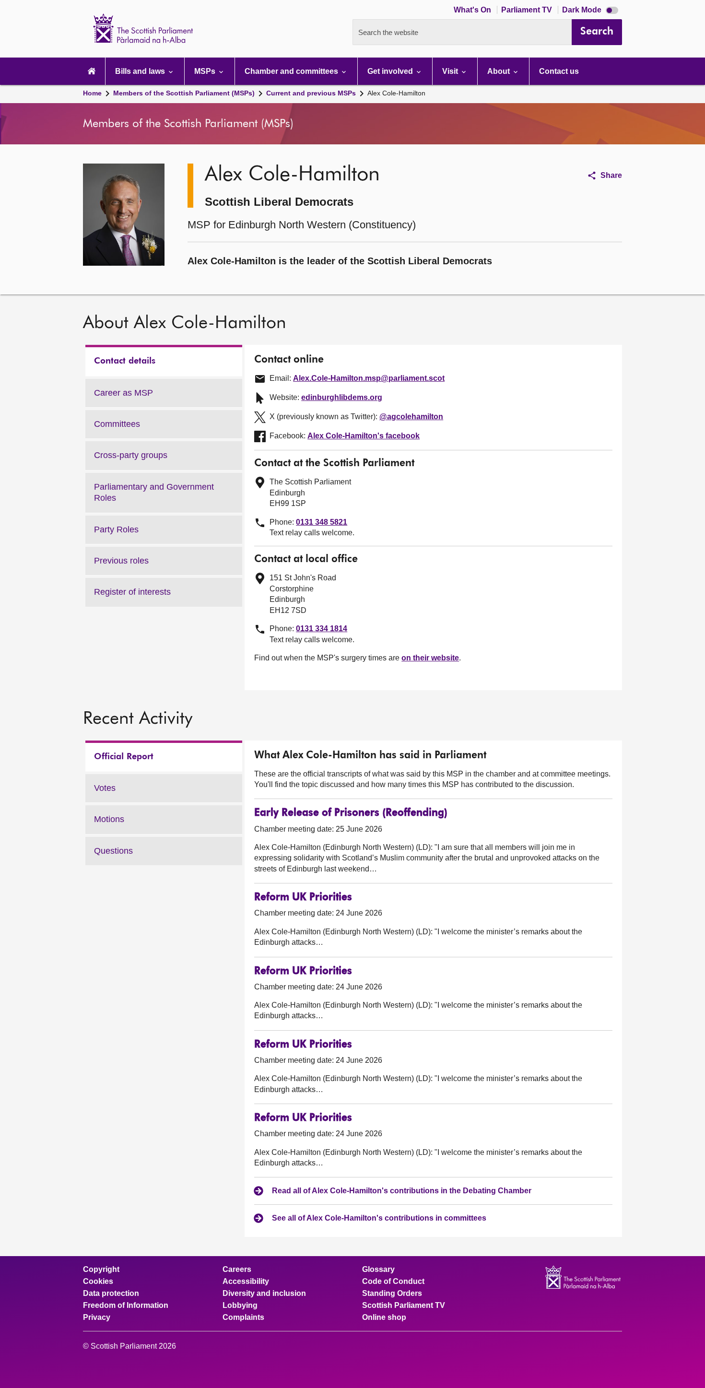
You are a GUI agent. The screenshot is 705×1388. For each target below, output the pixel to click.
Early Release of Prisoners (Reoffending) (350, 813)
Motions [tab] (109, 819)
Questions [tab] (113, 851)
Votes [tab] (105, 788)
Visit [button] (451, 71)
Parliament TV (527, 10)
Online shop (384, 1317)
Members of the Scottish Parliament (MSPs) (184, 93)
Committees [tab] (117, 424)
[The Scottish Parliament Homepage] (91, 71)
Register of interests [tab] (132, 592)
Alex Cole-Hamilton (396, 93)
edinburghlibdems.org (341, 397)
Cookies (98, 1281)
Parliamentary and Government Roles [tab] (154, 492)
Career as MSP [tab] (123, 393)
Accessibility (246, 1281)
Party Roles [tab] (116, 529)
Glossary (378, 1269)
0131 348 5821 (321, 522)
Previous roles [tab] (121, 560)
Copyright (101, 1269)
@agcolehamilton (411, 416)
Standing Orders (392, 1293)
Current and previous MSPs (311, 93)
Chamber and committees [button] (292, 71)
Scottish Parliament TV (403, 1305)
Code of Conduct (393, 1281)
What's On (473, 10)
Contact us (559, 71)
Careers (237, 1269)
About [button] (499, 71)
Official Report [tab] (123, 757)
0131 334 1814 (321, 628)
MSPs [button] (205, 71)
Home (92, 93)
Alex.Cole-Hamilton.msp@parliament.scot (369, 378)
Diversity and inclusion (264, 1293)
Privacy (96, 1317)
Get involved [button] (391, 71)
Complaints (243, 1317)
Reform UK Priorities (303, 898)
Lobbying (240, 1305)
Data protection (111, 1293)
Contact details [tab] (124, 361)
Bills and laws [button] (141, 71)
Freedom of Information (125, 1305)
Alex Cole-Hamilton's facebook (363, 436)
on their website (430, 658)
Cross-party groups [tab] (130, 455)
